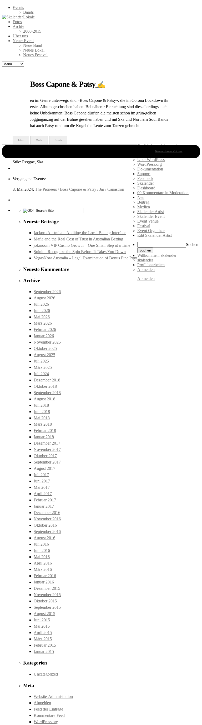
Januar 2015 (44, 651)
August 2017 (44, 468)
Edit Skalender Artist (154, 235)
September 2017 (47, 462)
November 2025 (47, 342)
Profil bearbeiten (151, 265)
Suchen (192, 244)
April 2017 (43, 493)
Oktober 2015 (45, 601)
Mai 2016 (42, 557)
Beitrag (143, 202)
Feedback (145, 178)
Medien (143, 207)
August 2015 (44, 613)
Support (143, 174)
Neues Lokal (33, 50)
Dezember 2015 (47, 588)
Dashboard (146, 188)
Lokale (29, 17)
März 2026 (43, 323)
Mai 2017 (42, 487)
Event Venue (148, 221)
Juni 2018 (42, 411)
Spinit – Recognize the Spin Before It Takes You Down (80, 251)
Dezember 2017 (47, 443)
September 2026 (47, 291)
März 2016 (43, 569)
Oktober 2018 (45, 386)
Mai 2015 (42, 626)
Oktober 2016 (45, 525)
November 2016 (47, 519)
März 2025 (43, 367)
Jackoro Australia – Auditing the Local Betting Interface (80, 232)
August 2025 (44, 355)
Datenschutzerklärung (169, 151)
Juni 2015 (42, 620)
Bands (28, 12)
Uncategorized (46, 674)
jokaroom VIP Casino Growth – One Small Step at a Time (82, 245)
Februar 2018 (45, 430)
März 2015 (43, 639)
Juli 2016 (41, 544)
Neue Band (32, 45)
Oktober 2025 (45, 348)
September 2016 (47, 531)
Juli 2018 (41, 405)
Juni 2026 (42, 310)
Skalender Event (151, 216)
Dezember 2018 (47, 380)
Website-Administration (53, 696)
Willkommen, (156, 255)
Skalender (145, 183)
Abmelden (42, 703)
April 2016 (43, 563)
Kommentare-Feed (49, 715)
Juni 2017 (42, 481)
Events (18, 7)
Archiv (18, 26)
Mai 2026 (42, 317)
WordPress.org (46, 721)
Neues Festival (35, 55)
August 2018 (44, 399)
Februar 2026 (45, 329)
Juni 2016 (42, 550)
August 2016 (44, 538)
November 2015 (47, 594)
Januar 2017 (44, 506)
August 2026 (44, 298)
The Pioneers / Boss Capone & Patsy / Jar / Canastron (79, 189)
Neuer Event (23, 40)
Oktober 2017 (45, 456)
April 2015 (43, 632)
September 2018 (47, 392)
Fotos (17, 21)
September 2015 (47, 607)
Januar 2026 (44, 336)
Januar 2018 (44, 437)
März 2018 (43, 424)
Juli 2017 (41, 474)
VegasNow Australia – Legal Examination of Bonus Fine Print (85, 258)
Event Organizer (151, 230)
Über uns (20, 36)
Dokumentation (150, 169)
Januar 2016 (44, 582)
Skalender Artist (150, 211)
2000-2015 (32, 31)
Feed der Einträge (48, 709)
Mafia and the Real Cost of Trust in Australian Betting (78, 239)
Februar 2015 (45, 645)
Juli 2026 (41, 304)
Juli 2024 (41, 373)
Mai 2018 (42, 418)
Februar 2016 (45, 575)
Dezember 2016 (47, 512)
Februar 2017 (45, 500)
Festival (143, 226)
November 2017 (47, 449)
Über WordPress (151, 159)
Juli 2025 (41, 361)
